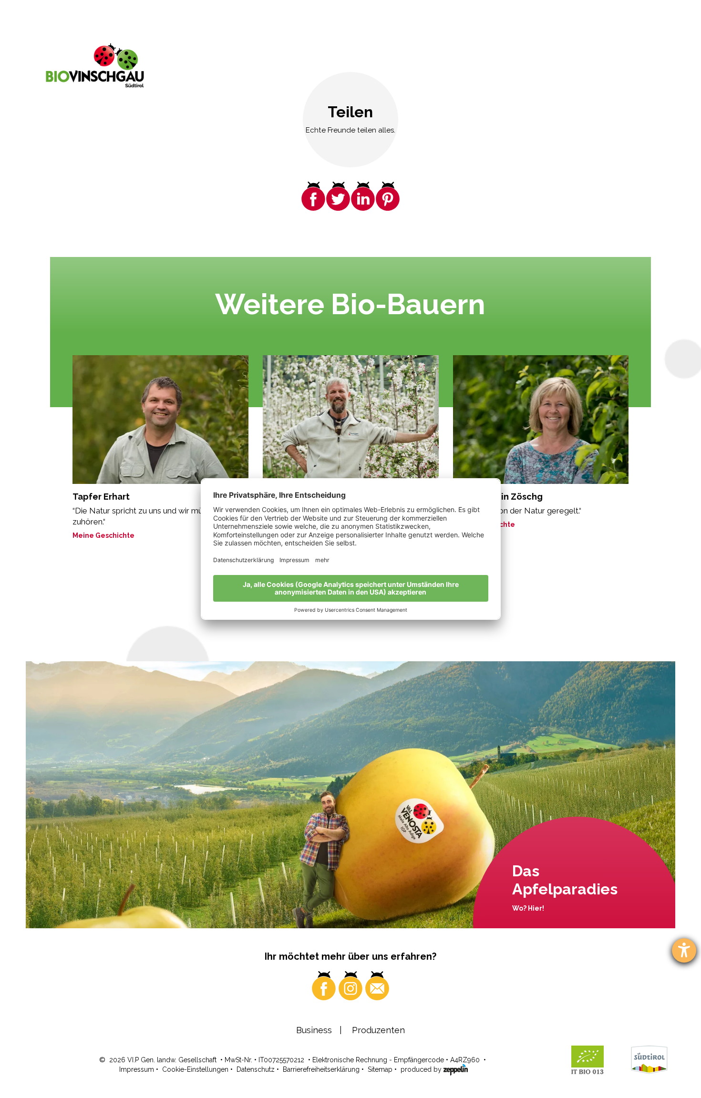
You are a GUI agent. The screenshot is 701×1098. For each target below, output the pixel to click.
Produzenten (378, 1030)
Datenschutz (256, 1069)
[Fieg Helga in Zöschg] (541, 419)
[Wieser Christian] (351, 419)
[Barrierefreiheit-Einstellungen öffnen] (684, 950)
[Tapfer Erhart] (160, 419)
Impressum (136, 1069)
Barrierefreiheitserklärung (321, 1069)
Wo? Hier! (528, 908)
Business (314, 1030)
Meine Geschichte (103, 535)
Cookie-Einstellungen (195, 1069)
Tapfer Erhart (101, 497)
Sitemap (380, 1069)
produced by (422, 1069)
